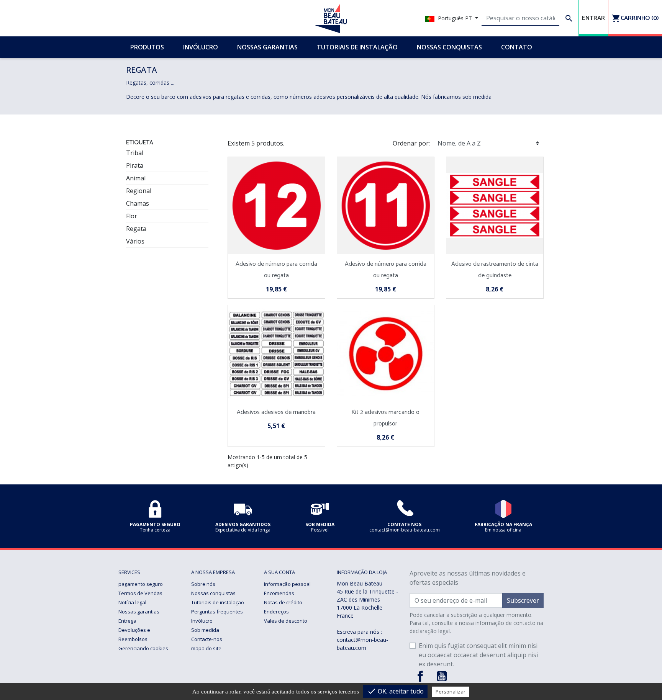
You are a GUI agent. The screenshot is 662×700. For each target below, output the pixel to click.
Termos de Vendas (140, 593)
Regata (136, 228)
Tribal (134, 153)
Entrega (127, 620)
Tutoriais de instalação (217, 602)
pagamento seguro (140, 584)
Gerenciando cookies (143, 648)
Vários (135, 241)
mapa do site (206, 648)
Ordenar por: (411, 143)
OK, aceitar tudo (395, 691)
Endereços (276, 611)
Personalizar (450, 691)
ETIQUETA (139, 142)
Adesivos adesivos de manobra (276, 412)
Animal (136, 178)
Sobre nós (203, 584)
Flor (131, 216)
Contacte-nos (206, 639)
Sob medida (205, 629)
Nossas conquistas (213, 593)
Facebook (420, 676)
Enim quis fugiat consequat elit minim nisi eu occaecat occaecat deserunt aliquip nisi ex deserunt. (478, 654)
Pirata (134, 165)
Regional (138, 190)
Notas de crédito (283, 602)
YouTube (441, 676)
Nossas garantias (138, 611)
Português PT (455, 18)
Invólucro (202, 620)
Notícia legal (132, 602)
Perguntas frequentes (217, 611)
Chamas (137, 203)
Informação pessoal (287, 584)
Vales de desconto (285, 620)
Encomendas (279, 593)
